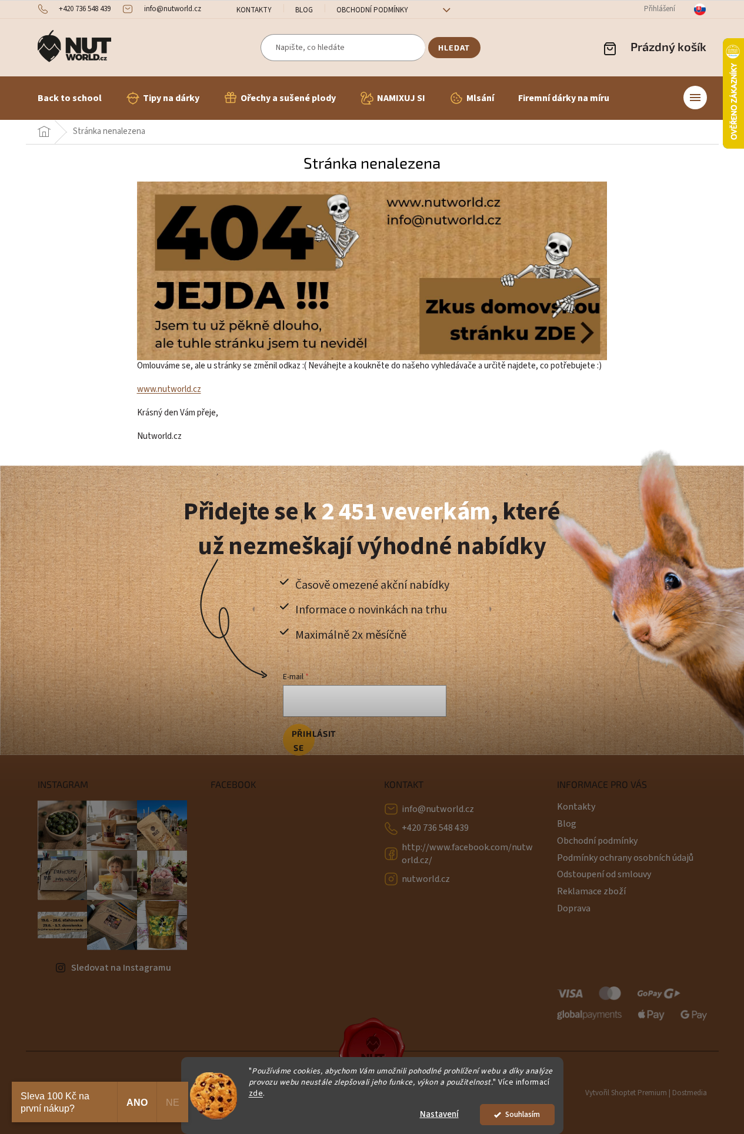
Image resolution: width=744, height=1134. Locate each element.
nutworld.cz (426, 879)
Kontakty (254, 10)
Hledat (454, 47)
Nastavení (439, 1114)
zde (256, 1093)
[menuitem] (70, 98)
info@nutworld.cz (438, 809)
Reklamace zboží (591, 891)
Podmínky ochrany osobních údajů (625, 857)
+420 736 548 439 (435, 827)
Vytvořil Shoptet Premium (626, 1093)
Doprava (573, 908)
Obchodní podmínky (372, 10)
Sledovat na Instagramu (121, 967)
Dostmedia (689, 1093)
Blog (304, 10)
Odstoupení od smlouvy (604, 874)
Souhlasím (522, 1114)
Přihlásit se (303, 741)
